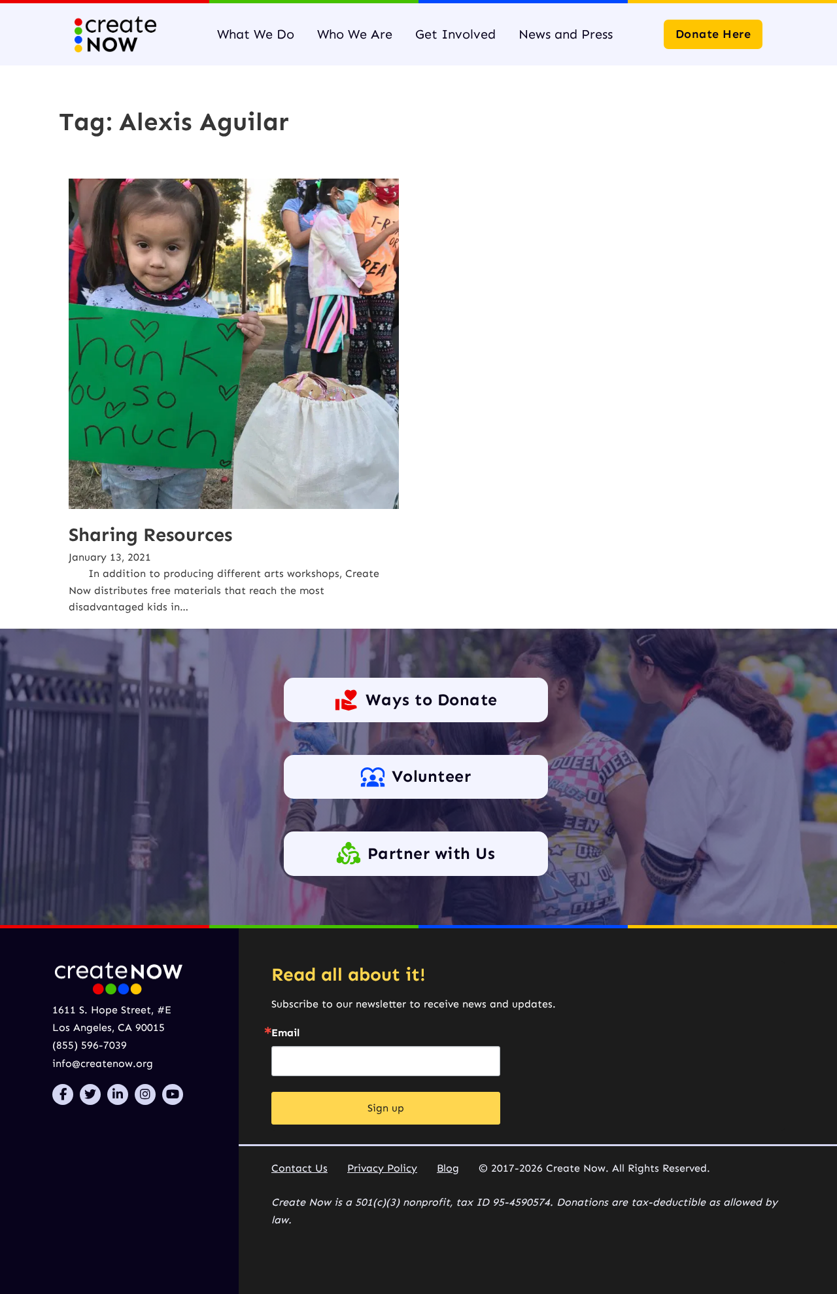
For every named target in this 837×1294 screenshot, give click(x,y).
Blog (448, 1168)
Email (285, 1033)
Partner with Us (431, 854)
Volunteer (431, 776)
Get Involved (455, 34)
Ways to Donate (432, 700)
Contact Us (299, 1168)
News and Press (566, 34)
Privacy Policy (382, 1168)
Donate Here (713, 34)
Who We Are (354, 34)
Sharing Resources (150, 534)
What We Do (255, 34)
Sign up (385, 1108)
